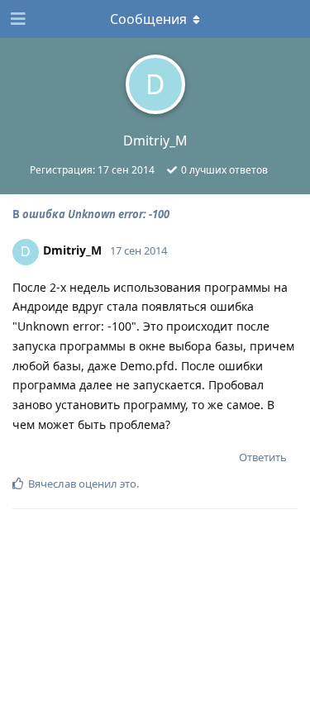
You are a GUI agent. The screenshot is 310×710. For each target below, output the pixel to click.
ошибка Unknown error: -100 (95, 214)
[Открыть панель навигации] (16, 19)
